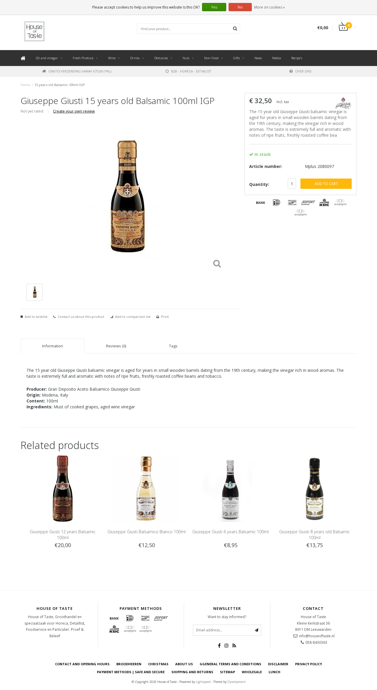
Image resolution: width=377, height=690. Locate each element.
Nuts (186, 58)
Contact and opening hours (82, 664)
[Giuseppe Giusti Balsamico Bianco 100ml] (147, 488)
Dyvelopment (236, 682)
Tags (173, 346)
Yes (214, 7)
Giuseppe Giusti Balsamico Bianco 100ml (147, 531)
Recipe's (296, 58)
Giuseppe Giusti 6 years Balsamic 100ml (230, 531)
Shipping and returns (192, 672)
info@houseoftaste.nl (317, 635)
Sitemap (227, 672)
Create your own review (74, 111)
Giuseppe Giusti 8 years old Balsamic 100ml (314, 534)
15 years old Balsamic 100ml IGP (59, 84)
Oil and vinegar (47, 58)
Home (25, 84)
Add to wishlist (36, 316)
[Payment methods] (260, 202)
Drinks (135, 58)
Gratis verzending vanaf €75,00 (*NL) (79, 71)
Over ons (303, 71)
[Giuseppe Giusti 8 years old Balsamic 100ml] (314, 488)
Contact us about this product (81, 316)
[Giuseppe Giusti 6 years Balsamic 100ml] (230, 488)
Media (276, 58)
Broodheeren (128, 664)
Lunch (274, 672)
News (258, 58)
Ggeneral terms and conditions (230, 664)
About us (184, 664)
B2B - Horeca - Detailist (191, 71)
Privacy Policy (308, 664)
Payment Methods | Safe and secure (131, 672)
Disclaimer (278, 664)
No (240, 7)
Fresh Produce (83, 58)
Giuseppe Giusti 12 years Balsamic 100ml (62, 534)
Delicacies (161, 58)
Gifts (236, 58)
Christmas (158, 664)
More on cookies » (269, 7)
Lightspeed (203, 682)
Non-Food (211, 58)
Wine (111, 58)
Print (165, 316)
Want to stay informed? (227, 616)
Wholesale (252, 672)
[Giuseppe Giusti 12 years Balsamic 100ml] (63, 488)
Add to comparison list (133, 316)
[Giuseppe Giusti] (343, 102)
